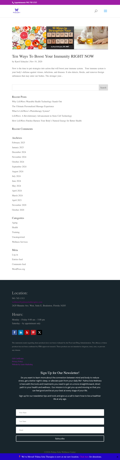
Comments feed (19, 264)
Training (16, 232)
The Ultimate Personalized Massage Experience (33, 106)
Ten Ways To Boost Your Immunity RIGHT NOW (53, 56)
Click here (84, 456)
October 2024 (18, 161)
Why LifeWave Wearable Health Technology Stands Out (37, 101)
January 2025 (18, 147)
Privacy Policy (17, 361)
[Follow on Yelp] (27, 332)
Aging (15, 222)
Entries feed (17, 259)
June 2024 (16, 180)
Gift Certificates (18, 358)
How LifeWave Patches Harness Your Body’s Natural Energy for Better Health (47, 120)
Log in (15, 254)
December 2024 (19, 152)
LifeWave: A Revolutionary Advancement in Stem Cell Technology (42, 115)
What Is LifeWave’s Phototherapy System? (31, 110)
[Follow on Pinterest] (33, 332)
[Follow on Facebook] (14, 332)
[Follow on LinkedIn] (20, 332)
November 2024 (19, 156)
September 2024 (19, 166)
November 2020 (19, 204)
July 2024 (16, 176)
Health (15, 227)
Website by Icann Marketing (22, 364)
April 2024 (17, 190)
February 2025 (18, 142)
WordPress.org (18, 268)
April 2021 (17, 200)
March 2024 (17, 195)
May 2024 (16, 185)
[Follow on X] (39, 332)
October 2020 (18, 209)
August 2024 (17, 171)
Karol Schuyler (21, 61)
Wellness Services (20, 241)
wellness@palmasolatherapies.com (27, 301)
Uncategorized (18, 236)
